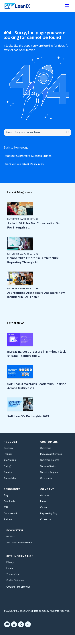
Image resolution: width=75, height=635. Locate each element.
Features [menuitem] (8, 454)
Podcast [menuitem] (8, 519)
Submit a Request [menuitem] (49, 472)
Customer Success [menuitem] (49, 460)
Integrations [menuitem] (10, 460)
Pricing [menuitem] (7, 466)
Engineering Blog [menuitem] (48, 513)
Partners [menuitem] (10, 536)
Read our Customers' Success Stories (28, 155)
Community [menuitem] (46, 478)
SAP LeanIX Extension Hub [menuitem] (19, 542)
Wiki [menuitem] (6, 507)
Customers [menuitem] (45, 448)
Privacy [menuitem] (10, 562)
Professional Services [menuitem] (51, 454)
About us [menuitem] (44, 495)
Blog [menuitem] (6, 495)
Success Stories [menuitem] (48, 466)
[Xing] (21, 624)
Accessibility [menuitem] (10, 478)
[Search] (67, 132)
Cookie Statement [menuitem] (15, 580)
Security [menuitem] (8, 472)
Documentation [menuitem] (11, 513)
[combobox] (37, 132)
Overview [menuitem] (8, 448)
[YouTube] (7, 624)
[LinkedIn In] (28, 624)
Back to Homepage (16, 147)
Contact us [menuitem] (45, 519)
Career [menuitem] (43, 507)
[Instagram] (14, 624)
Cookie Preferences (18, 586)
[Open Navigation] (67, 7)
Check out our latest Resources (24, 164)
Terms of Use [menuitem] (13, 574)
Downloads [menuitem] (9, 501)
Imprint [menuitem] (9, 568)
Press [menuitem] (43, 501)
